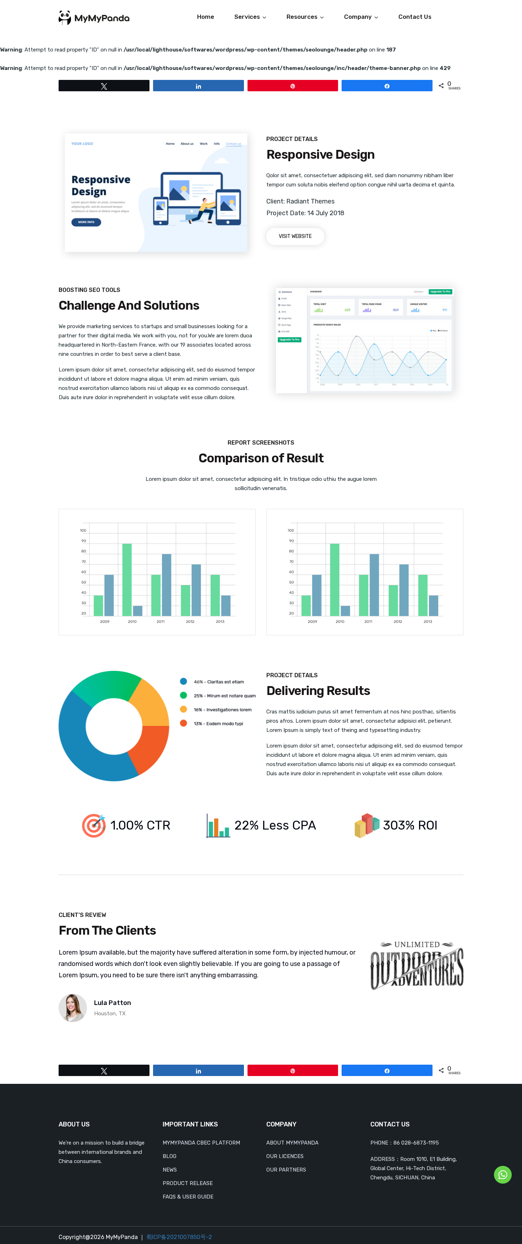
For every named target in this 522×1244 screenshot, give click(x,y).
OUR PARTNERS (286, 1170)
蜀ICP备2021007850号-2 (179, 1237)
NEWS (170, 1170)
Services (247, 16)
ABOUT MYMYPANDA (292, 1143)
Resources (302, 16)
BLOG (169, 1156)
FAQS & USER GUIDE (188, 1197)
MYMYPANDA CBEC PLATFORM (201, 1143)
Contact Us (414, 16)
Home (205, 16)
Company (358, 16)
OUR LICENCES (285, 1156)
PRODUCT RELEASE (188, 1183)
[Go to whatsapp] (503, 1174)
